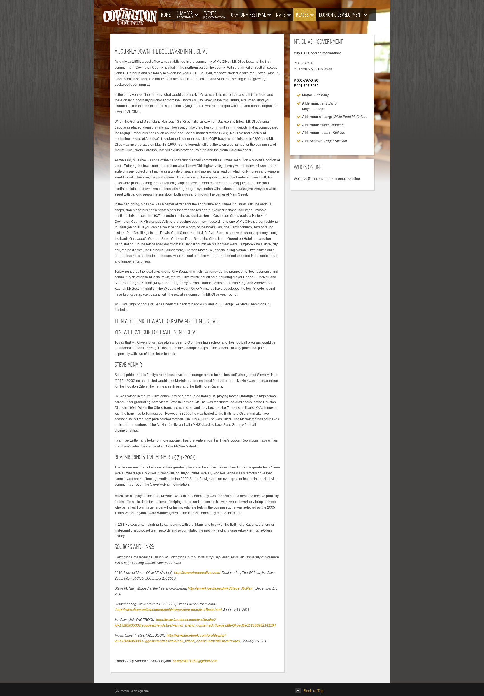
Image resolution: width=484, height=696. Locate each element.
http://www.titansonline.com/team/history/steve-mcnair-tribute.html (168, 610)
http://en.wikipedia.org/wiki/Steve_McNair (220, 588)
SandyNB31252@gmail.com (195, 661)
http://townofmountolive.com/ (197, 573)
